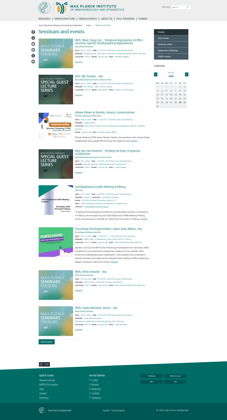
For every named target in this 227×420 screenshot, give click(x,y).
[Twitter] (33, 56)
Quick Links (46, 375)
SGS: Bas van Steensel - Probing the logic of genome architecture (107, 152)
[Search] (187, 7)
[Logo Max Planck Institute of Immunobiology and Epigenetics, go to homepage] (88, 8)
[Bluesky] (33, 44)
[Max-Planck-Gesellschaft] (43, 410)
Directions (43, 397)
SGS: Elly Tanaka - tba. (89, 76)
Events (161, 32)
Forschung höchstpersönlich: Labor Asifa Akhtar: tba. (109, 228)
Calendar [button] (159, 65)
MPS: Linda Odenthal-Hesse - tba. (96, 307)
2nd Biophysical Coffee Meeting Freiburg (100, 186)
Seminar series (165, 44)
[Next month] (155, 74)
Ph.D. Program (125, 19)
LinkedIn (95, 393)
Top (46, 364)
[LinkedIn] (33, 38)
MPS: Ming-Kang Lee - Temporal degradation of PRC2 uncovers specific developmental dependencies (109, 41)
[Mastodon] (33, 50)
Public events (164, 56)
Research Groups (47, 380)
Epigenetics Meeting (168, 50)
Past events (163, 38)
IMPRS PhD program (48, 384)
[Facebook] (33, 32)
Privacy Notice (118, 410)
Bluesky (95, 384)
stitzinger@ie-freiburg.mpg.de (96, 207)
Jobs (41, 389)
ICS (175, 382)
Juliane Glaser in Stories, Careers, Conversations (105, 112)
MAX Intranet (175, 376)
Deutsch (166, 7)
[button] (47, 341)
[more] (78, 62)
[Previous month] (186, 74)
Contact (43, 393)
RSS (151, 382)
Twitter (95, 380)
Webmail (151, 376)
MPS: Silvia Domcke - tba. (91, 271)
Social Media (97, 375)
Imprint (106, 410)
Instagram (96, 397)
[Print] (33, 62)
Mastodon (96, 389)
